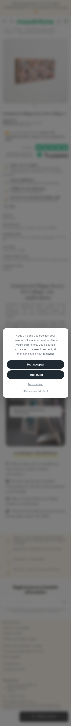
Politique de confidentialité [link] (35, 390)
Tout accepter (35, 364)
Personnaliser (35, 384)
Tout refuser (35, 374)
